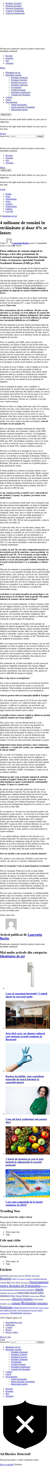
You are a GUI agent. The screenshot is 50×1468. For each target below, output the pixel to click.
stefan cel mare (10, 1310)
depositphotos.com (14, 1322)
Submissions (11, 199)
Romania (28, 1303)
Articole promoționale (15, 13)
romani (16, 1303)
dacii (18, 1282)
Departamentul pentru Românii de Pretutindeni (24, 1284)
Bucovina (35, 1276)
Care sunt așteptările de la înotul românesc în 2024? (24, 1203)
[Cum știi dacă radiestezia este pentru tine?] (28, 1100)
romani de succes (20, 1307)
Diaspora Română (13, 6)
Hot (7, 61)
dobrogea (44, 1286)
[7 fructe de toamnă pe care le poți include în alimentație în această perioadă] (28, 1140)
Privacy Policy (12, 1332)
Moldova (25, 1296)
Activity (9, 204)
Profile (8, 194)
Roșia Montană (33, 1308)
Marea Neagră (12, 1293)
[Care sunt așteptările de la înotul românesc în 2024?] (28, 1183)
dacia (13, 1283)
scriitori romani (44, 1308)
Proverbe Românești (14, 8)
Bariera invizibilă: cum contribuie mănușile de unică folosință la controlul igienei (25, 1079)
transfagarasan (4, 1313)
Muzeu (42, 1296)
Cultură (9, 97)
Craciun (3, 1282)
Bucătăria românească (20, 92)
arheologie (21, 1276)
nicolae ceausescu (5, 1299)
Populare (9, 58)
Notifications (11, 206)
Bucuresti (5, 1278)
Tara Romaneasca (23, 1310)
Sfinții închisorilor (19, 104)
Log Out (9, 211)
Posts (8, 196)
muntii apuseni (34, 1296)
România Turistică (14, 3)
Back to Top (5, 1337)
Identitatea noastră (13, 75)
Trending (9, 63)
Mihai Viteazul (16, 1296)
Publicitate (10, 1325)
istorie (39, 1289)
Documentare (11, 102)
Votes (8, 201)
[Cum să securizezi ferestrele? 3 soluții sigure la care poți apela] (28, 975)
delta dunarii (25, 1282)
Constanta (28, 1279)
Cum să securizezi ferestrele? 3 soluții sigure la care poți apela (26, 995)
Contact (9, 1327)
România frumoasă (19, 77)
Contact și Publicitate (15, 11)
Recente (9, 56)
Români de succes (19, 82)
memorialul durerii (27, 1292)
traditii (39, 1310)
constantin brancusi (39, 1279)
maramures (3, 1293)
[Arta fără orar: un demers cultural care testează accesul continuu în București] (28, 1015)
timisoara (34, 1310)
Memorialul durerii (19, 109)
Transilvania (16, 1313)
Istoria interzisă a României (23, 107)
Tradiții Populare (18, 90)
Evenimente (16, 87)
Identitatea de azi (13, 72)
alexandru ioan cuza (9, 1275)
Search (40, 136)
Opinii (8, 100)
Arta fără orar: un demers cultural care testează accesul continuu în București (25, 1036)
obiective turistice (22, 1299)
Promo (8, 1330)
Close (2, 1339)
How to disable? (7, 1464)
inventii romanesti (7, 1290)
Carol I (14, 1279)
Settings (9, 209)
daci (9, 1282)
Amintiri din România (20, 95)
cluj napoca (21, 1279)
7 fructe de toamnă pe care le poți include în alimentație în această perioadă (24, 1162)
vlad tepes (27, 1313)
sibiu (1, 1310)
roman (9, 1304)
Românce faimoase (19, 85)
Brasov (28, 1275)
